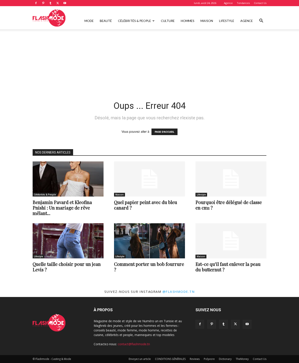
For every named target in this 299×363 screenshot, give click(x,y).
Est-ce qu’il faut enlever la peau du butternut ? (227, 266)
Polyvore (209, 359)
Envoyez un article (140, 359)
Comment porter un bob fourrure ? (149, 266)
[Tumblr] (50, 3)
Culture (168, 21)
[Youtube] (65, 3)
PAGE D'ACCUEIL (164, 131)
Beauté (106, 21)
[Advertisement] (149, 62)
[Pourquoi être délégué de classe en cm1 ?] (230, 179)
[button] (261, 21)
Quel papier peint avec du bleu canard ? (145, 205)
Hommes (187, 21)
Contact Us (260, 3)
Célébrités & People (134, 21)
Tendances (243, 3)
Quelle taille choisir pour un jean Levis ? (67, 266)
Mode (89, 21)
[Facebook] (36, 3)
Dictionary (225, 359)
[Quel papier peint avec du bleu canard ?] (149, 179)
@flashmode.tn (178, 291)
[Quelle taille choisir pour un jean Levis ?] (68, 240)
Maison (207, 21)
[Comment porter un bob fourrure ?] (149, 240)
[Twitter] (57, 3)
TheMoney (242, 359)
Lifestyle (226, 21)
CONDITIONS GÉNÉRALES (170, 359)
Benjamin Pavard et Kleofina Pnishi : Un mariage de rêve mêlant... (62, 207)
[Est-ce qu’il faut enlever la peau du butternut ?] (230, 240)
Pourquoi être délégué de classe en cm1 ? (228, 205)
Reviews (195, 359)
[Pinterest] (43, 3)
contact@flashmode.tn (134, 344)
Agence (228, 3)
